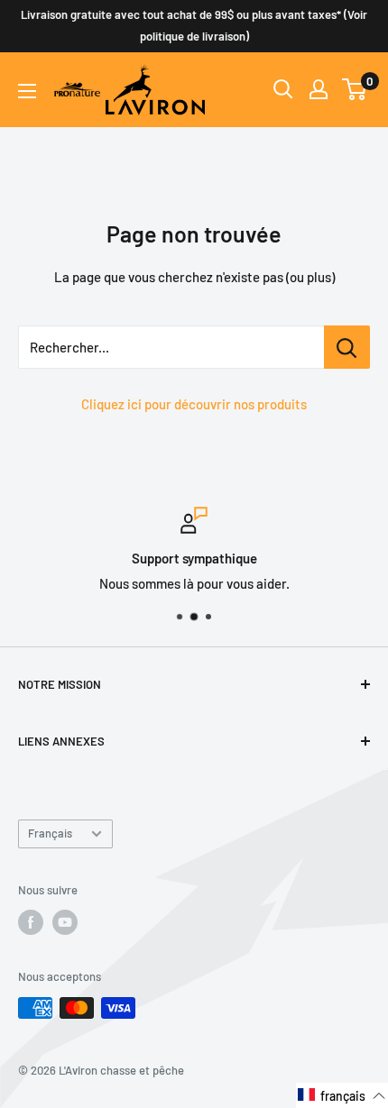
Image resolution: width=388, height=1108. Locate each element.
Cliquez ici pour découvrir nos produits (194, 404)
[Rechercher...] (347, 347)
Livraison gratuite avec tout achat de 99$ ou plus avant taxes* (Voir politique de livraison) (194, 25)
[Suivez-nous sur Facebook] (30, 922)
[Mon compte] (318, 89)
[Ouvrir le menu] (27, 91)
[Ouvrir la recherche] (283, 89)
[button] (342, 1095)
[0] (355, 89)
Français (50, 833)
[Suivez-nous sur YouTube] (65, 922)
